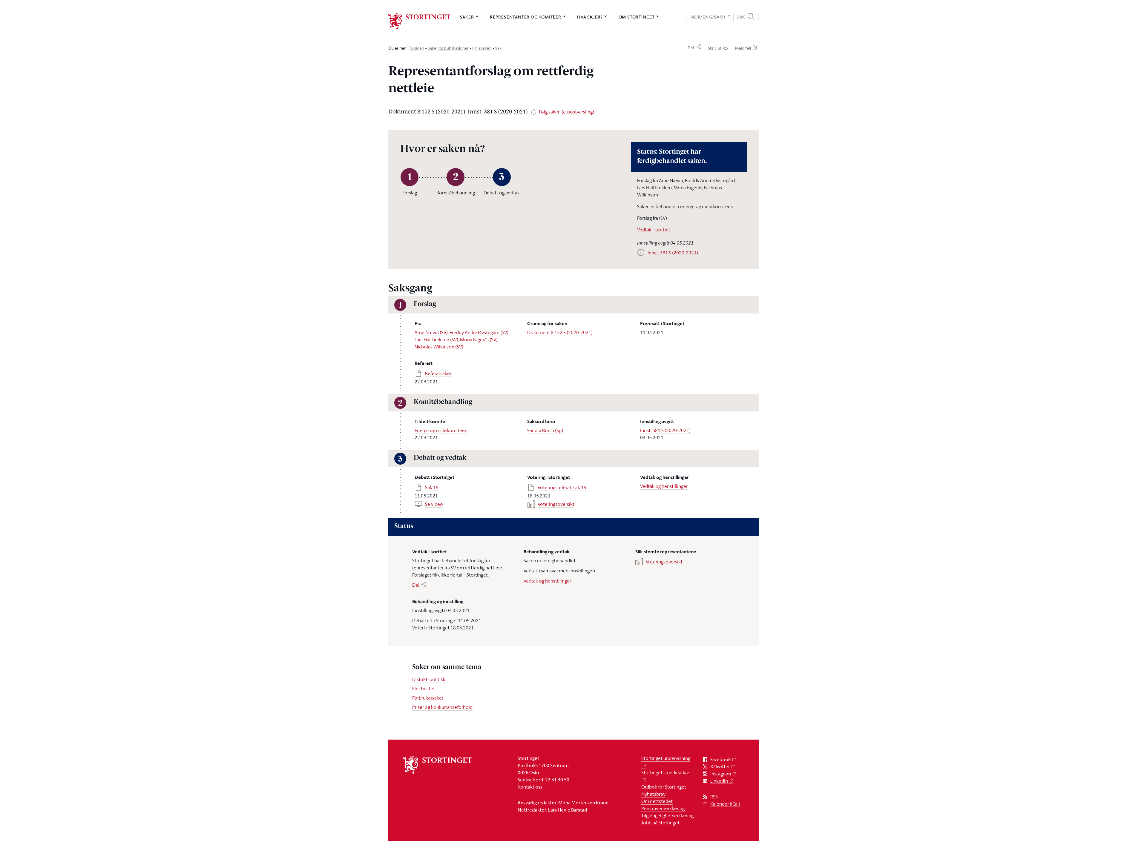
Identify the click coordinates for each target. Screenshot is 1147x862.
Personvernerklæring (663, 808)
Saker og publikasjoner (448, 48)
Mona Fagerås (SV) (479, 339)
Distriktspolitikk (428, 679)
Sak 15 (431, 487)
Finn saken (482, 48)
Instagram (720, 773)
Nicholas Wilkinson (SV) (439, 346)
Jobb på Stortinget (660, 822)
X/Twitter (720, 766)
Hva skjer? (589, 17)
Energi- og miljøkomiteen (441, 430)
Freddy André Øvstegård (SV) (479, 332)
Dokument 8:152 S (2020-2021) (560, 332)
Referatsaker (438, 373)
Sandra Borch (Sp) (545, 430)
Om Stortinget (637, 17)
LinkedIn (719, 780)
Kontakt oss (530, 786)
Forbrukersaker (427, 697)
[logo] (419, 21)
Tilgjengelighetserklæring (667, 815)
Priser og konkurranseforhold (442, 707)
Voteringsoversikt (556, 504)
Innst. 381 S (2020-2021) (665, 430)
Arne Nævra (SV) (431, 332)
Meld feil (743, 48)
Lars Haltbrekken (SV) (436, 339)
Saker (467, 17)
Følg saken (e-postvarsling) (566, 111)
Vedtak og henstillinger (664, 486)
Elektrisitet (423, 688)
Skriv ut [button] (714, 48)
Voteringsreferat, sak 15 (562, 487)
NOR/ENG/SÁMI (708, 16)
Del (691, 48)
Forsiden (416, 48)
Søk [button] (741, 17)
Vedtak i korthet (653, 229)
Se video (434, 504)
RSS (714, 796)
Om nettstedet (657, 801)
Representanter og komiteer (525, 17)
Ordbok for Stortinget (663, 786)
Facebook (720, 759)
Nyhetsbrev (653, 794)
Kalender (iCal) (725, 803)
